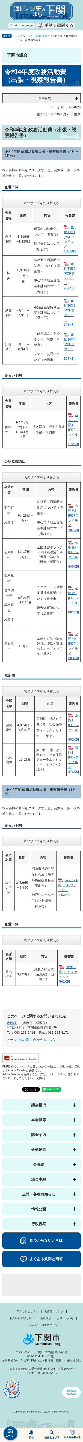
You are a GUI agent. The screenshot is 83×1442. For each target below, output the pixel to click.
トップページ (22, 36)
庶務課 (12, 1023)
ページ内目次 (41, 98)
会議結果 (38, 1149)
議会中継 (38, 1179)
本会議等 (38, 1120)
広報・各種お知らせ (38, 1194)
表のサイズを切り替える (41, 203)
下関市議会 (40, 36)
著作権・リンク (54, 1311)
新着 (31, 1435)
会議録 (38, 1164)
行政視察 (38, 1224)
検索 (52, 1435)
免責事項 (45, 1318)
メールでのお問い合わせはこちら (31, 1039)
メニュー (10, 1434)
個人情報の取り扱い (21, 1318)
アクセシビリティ (27, 1311)
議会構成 (38, 1105)
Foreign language (21, 25)
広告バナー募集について (43, 1325)
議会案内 (38, 1135)
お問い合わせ (65, 1318)
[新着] (31, 1435)
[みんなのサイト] (72, 1435)
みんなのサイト (72, 1435)
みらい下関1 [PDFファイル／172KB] (73, 429)
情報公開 (38, 1209)
